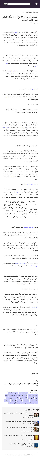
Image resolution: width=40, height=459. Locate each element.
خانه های (19, 192)
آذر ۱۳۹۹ (23, 12)
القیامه (20, 284)
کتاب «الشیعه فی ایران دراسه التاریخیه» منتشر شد (21, 444)
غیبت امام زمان (22, 395)
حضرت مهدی (12, 71)
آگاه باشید (35, 307)
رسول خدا (6, 96)
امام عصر (25, 227)
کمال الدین (31, 398)
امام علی (21, 403)
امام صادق (35, 89)
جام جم (10, 384)
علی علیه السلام (31, 184)
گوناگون (12, 176)
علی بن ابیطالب (34, 266)
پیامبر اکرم (24, 127)
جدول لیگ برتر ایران (9, 455)
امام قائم (19, 400)
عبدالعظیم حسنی (32, 395)
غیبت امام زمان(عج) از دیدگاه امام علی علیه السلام (25, 384)
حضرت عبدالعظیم (20, 263)
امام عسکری (6, 127)
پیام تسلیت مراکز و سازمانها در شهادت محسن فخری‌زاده (20, 421)
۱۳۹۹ (28, 12)
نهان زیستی (17, 32)
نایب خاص (31, 227)
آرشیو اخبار (34, 12)
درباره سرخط (19, 455)
